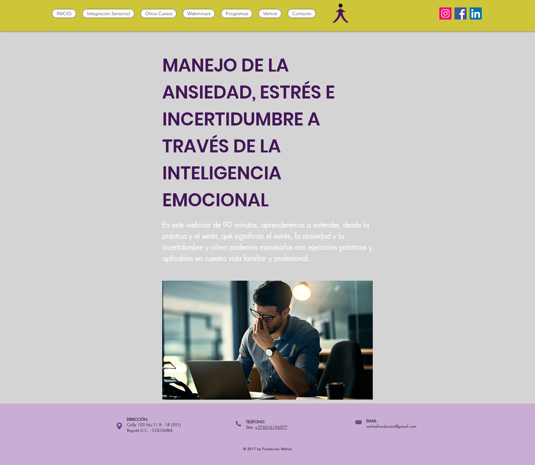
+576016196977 (271, 427)
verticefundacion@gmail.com (391, 426)
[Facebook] (461, 13)
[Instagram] (445, 13)
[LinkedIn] (476, 13)
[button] (108, 13)
